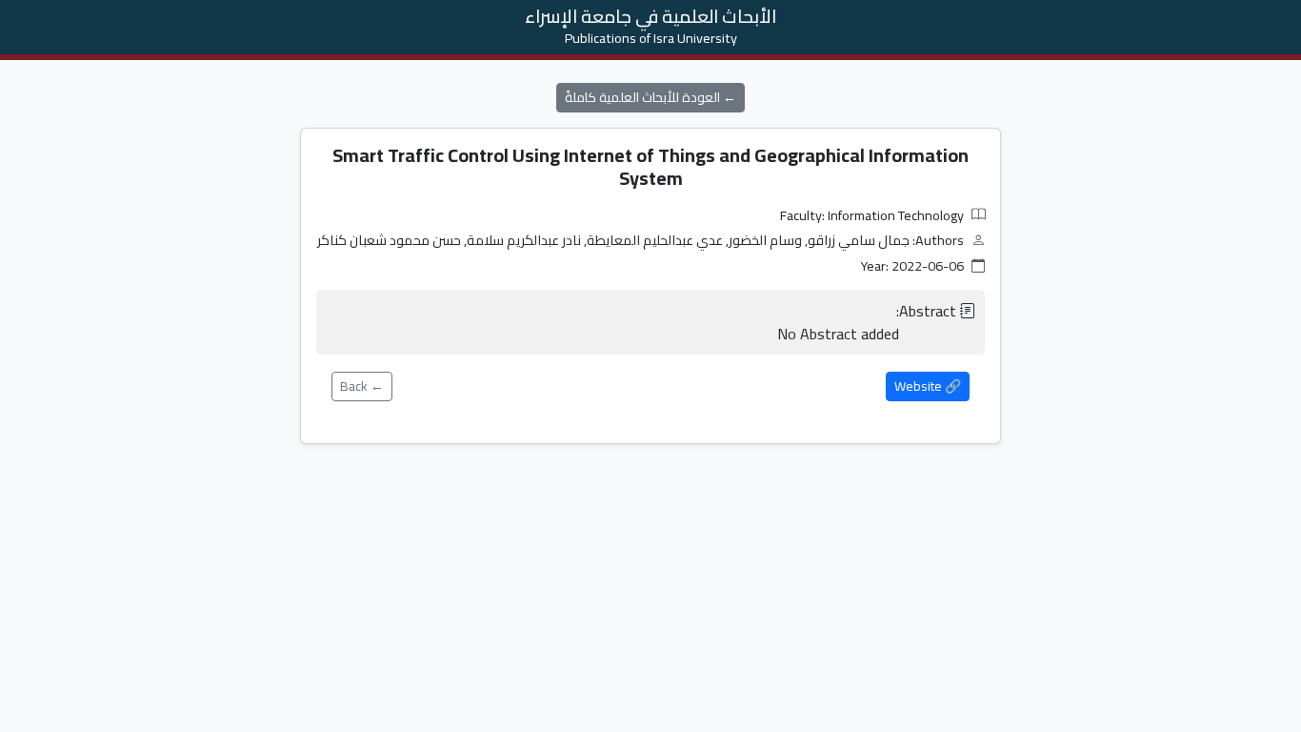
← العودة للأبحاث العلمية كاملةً (650, 97)
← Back (362, 386)
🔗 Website (927, 386)
